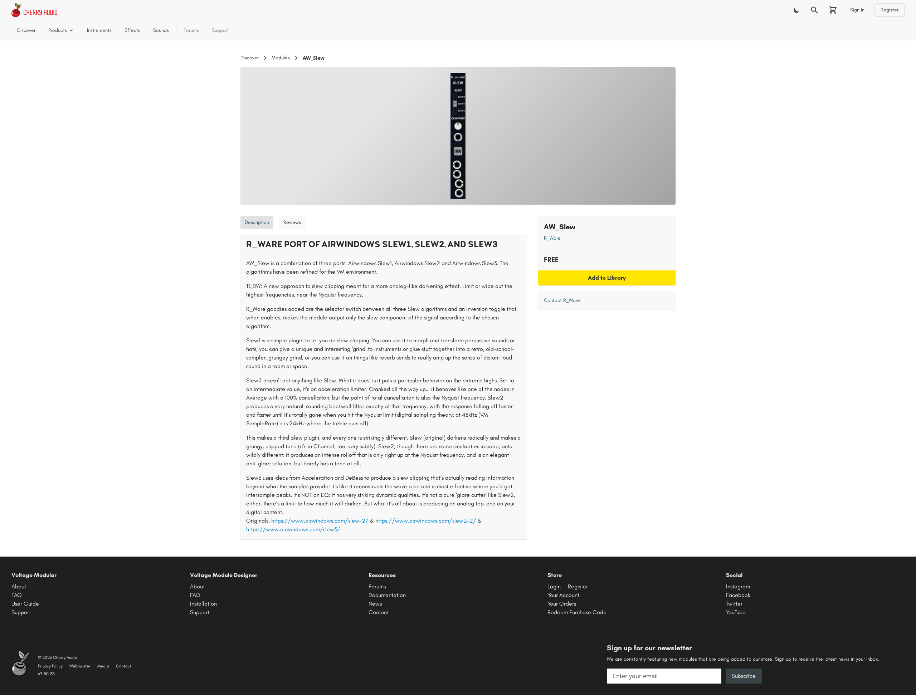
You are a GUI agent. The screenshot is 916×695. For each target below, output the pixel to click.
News (375, 603)
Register (889, 10)
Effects (132, 30)
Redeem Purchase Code (576, 612)
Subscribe (744, 675)
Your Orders (561, 603)
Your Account (563, 595)
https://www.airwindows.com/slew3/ (293, 529)
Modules (281, 58)
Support (220, 30)
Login (554, 586)
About (18, 586)
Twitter (734, 603)
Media (103, 666)
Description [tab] (257, 222)
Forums (191, 30)
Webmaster (80, 666)
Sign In (857, 10)
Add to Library (607, 277)
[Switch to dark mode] (796, 10)
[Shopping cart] (833, 10)
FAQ (16, 595)
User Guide (25, 603)
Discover (26, 30)
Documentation (387, 595)
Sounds (161, 30)
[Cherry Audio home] (34, 10)
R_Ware (552, 238)
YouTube (736, 612)
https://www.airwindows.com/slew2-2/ (425, 520)
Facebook (738, 595)
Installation (203, 603)
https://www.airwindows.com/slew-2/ (320, 520)
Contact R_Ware (562, 300)
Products (57, 30)
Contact (379, 612)
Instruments (99, 30)
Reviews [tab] (292, 222)
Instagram (738, 586)
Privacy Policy (50, 666)
